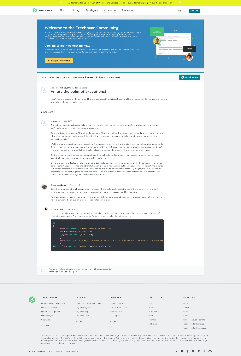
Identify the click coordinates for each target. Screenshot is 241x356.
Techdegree (92, 10)
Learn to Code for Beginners (88, 303)
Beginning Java (82, 315)
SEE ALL (45, 325)
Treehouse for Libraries (193, 324)
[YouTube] (182, 351)
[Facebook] (188, 351)
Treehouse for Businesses (194, 328)
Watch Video (191, 77)
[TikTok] (204, 351)
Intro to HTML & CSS (118, 307)
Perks (185, 311)
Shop (185, 315)
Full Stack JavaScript (50, 307)
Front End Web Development (54, 303)
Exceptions (114, 77)
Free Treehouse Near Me (194, 320)
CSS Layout (114, 315)
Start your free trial (59, 60)
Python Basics (115, 311)
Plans (63, 10)
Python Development (50, 311)
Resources (127, 10)
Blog (151, 307)
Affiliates (187, 307)
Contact (152, 320)
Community (110, 10)
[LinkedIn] (193, 351)
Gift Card (153, 324)
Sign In (181, 10)
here (87, 38)
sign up (67, 272)
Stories (152, 315)
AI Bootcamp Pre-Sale (78, 3)
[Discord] (210, 351)
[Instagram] (199, 351)
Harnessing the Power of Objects (89, 77)
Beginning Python (83, 307)
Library (75, 10)
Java (43, 77)
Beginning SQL (82, 311)
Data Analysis (47, 315)
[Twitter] (177, 351)
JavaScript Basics (117, 303)
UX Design (45, 320)
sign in (58, 272)
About (152, 303)
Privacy (51, 351)
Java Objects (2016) (59, 77)
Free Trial (194, 11)
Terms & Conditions (37, 351)
